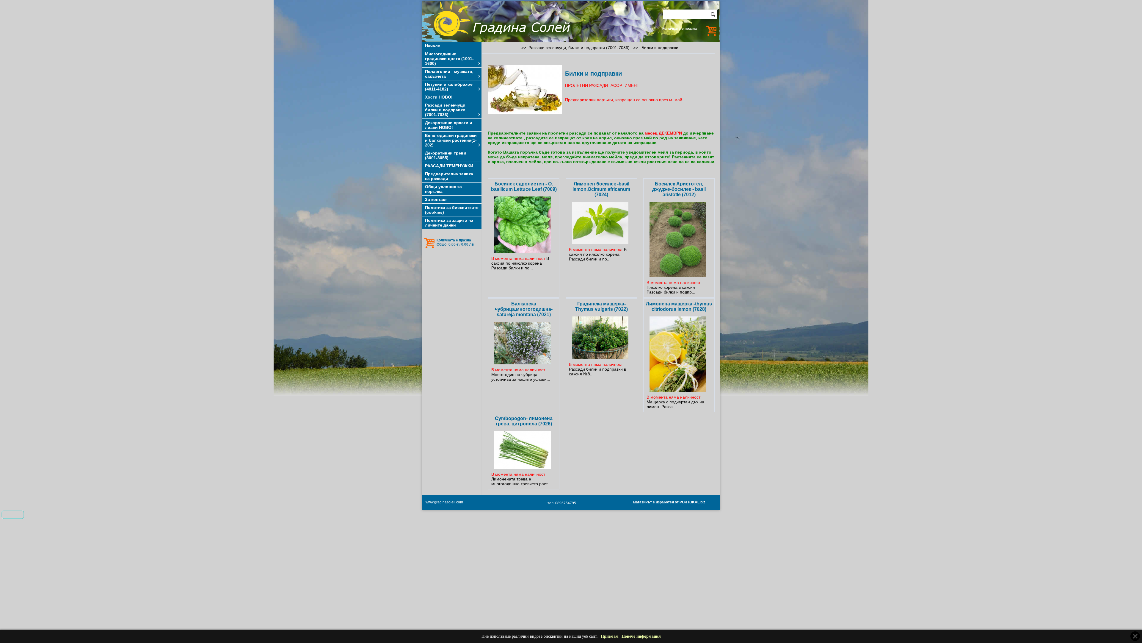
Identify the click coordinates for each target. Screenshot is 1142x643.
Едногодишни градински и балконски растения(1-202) (451, 140)
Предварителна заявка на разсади (449, 176)
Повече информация (641, 636)
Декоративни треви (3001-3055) (445, 155)
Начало (432, 45)
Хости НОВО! (439, 97)
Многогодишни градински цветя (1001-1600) (449, 58)
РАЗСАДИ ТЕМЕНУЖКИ (449, 165)
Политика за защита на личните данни (449, 222)
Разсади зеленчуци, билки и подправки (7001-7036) (446, 110)
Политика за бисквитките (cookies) (452, 210)
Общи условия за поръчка (443, 189)
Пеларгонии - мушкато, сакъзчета (449, 74)
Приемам (610, 636)
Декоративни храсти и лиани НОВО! (448, 125)
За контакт (436, 199)
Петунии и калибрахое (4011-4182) (449, 86)
